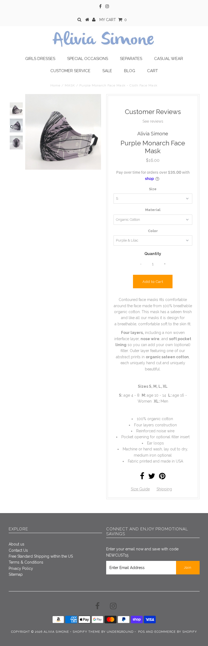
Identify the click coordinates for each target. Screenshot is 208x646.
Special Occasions (87, 58)
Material (152, 210)
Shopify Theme (86, 632)
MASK (70, 85)
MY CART (113, 20)
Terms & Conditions (26, 562)
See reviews (152, 121)
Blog (129, 70)
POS (141, 632)
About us (16, 544)
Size (153, 189)
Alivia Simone (56, 632)
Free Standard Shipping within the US (41, 556)
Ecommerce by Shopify (175, 632)
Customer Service (70, 70)
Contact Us (18, 550)
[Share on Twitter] (151, 477)
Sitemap (16, 574)
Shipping (164, 489)
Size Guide (140, 489)
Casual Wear (168, 58)
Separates (131, 58)
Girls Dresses (40, 58)
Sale (107, 70)
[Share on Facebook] (142, 477)
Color (153, 231)
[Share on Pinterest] (162, 477)
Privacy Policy (21, 568)
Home (55, 85)
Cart (152, 70)
